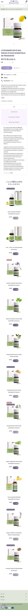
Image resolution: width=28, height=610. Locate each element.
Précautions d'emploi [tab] (14, 122)
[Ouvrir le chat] (3, 607)
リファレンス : (7, 173)
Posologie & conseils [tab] (14, 117)
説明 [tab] (14, 106)
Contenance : (4, 101)
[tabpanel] (14, 28)
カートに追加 (6, 67)
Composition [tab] (14, 112)
